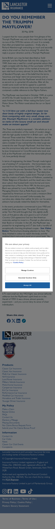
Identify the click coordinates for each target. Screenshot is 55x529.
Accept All (28, 285)
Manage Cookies (27, 270)
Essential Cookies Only (27, 278)
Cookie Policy (18, 262)
